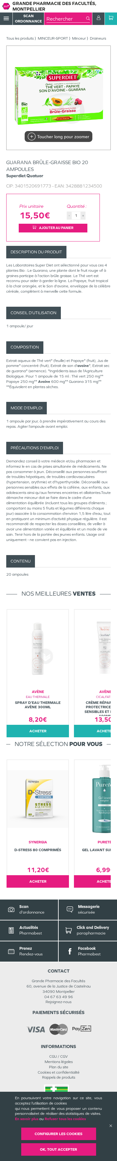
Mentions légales (59, 1062)
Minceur (79, 38)
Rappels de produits (58, 1077)
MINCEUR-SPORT (53, 38)
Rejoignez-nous (58, 1002)
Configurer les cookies (58, 1134)
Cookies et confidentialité (59, 1072)
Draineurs (98, 38)
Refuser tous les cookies (65, 1119)
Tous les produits (20, 38)
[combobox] (66, 19)
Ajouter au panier (55, 228)
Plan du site (58, 1067)
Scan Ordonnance (28, 18)
